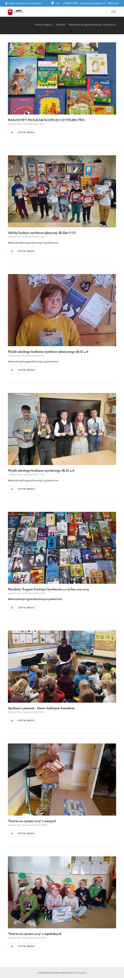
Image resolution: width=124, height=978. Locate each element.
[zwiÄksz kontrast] (53, 3)
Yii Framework (79, 972)
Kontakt (115, 3)
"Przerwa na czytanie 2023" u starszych (32, 821)
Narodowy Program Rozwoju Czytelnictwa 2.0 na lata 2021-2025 (48, 589)
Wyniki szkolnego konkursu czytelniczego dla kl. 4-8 (41, 470)
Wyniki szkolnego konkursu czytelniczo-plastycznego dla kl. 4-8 (48, 352)
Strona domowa (43, 24)
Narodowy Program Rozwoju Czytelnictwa (92, 24)
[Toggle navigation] (113, 11)
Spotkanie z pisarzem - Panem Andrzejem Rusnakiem (41, 708)
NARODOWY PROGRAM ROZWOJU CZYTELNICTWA (46, 120)
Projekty (60, 24)
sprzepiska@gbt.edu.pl (94, 3)
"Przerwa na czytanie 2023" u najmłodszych (34, 934)
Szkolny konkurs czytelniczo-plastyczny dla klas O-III (42, 233)
